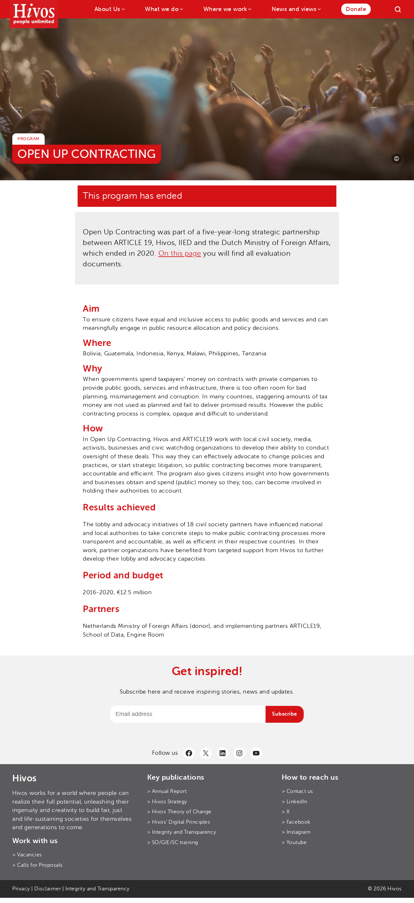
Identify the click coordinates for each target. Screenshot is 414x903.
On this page (179, 253)
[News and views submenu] (319, 8)
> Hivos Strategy (167, 802)
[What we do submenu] (181, 8)
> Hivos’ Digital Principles (178, 822)
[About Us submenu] (123, 8)
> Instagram (296, 832)
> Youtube (294, 842)
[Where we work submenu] (249, 8)
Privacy (21, 889)
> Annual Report (167, 791)
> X (286, 812)
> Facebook (296, 822)
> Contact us (297, 791)
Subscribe (284, 714)
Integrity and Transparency (97, 889)
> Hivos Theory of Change (179, 812)
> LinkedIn (294, 802)
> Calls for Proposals (37, 865)
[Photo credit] (396, 158)
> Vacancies (27, 855)
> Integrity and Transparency (181, 832)
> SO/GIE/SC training (172, 842)
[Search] (397, 9)
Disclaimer (47, 889)
